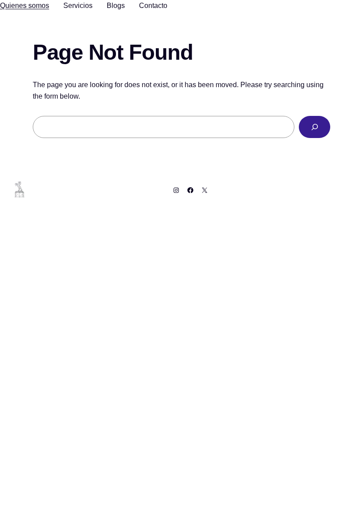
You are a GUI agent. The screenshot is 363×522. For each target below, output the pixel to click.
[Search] (314, 127)
